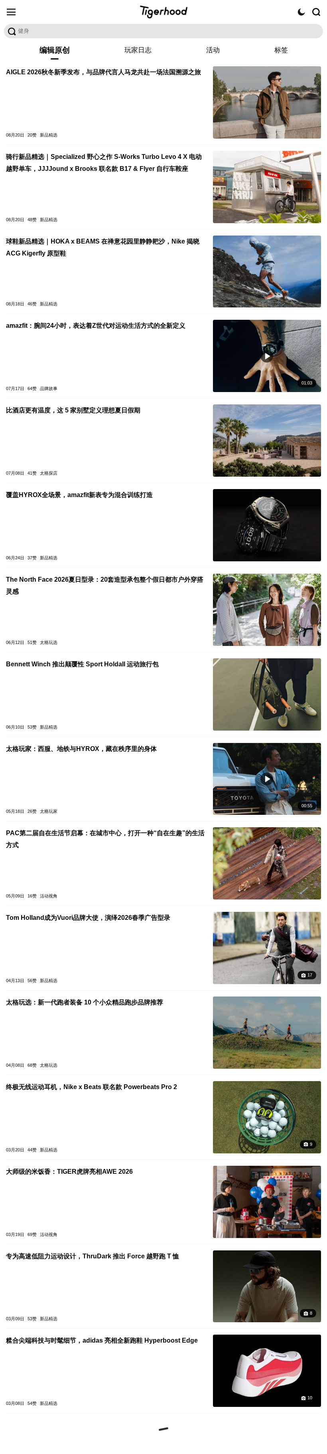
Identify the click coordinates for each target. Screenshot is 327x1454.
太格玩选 (48, 642)
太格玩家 (48, 811)
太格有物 (163, 12)
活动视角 (48, 895)
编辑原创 (54, 50)
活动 (213, 50)
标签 (281, 50)
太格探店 (48, 473)
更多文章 (163, 1429)
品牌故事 (48, 388)
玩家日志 (138, 50)
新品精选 (48, 135)
